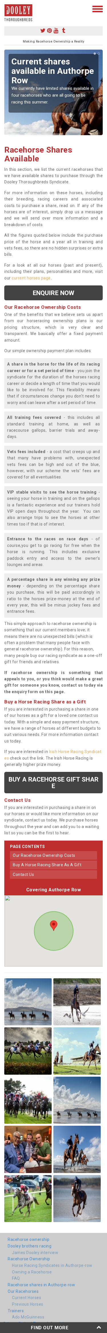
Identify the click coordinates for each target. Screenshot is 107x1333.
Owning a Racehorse (32, 1272)
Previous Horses (27, 1304)
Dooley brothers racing (29, 1246)
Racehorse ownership (29, 1239)
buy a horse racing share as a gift (47, 865)
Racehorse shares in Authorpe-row (41, 1285)
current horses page (31, 278)
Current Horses (26, 1297)
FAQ (16, 1278)
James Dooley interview (35, 1252)
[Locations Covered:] (7, 9)
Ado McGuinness (28, 1317)
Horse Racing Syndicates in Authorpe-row (52, 1265)
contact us (23, 874)
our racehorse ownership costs (44, 855)
